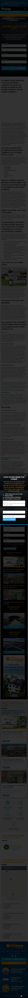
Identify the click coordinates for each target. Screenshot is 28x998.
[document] (14, 499)
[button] (25, 475)
